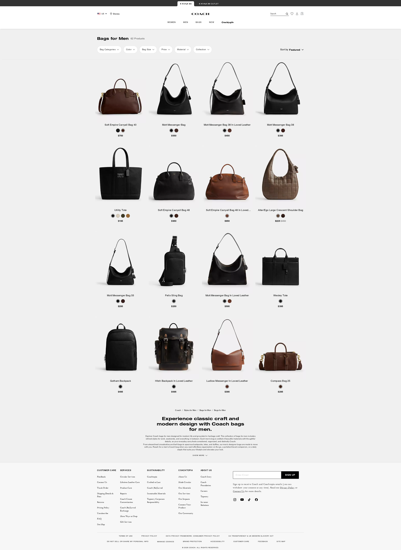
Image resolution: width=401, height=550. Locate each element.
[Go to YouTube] (242, 500)
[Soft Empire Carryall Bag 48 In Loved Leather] (227, 176)
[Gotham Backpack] (120, 347)
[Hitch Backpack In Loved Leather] (174, 347)
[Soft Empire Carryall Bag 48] (174, 176)
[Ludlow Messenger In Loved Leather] (227, 347)
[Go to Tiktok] (249, 500)
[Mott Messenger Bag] (174, 91)
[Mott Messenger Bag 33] (120, 262)
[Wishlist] (292, 14)
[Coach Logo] (201, 14)
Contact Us (238, 491)
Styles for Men (190, 410)
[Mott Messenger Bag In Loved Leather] (227, 262)
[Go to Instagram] (235, 500)
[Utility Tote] (120, 176)
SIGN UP (290, 475)
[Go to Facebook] (256, 500)
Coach (178, 410)
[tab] (185, 3)
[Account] (297, 14)
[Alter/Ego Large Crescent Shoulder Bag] (280, 176)
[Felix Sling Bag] (174, 262)
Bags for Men (205, 410)
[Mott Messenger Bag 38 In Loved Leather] (227, 91)
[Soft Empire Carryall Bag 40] (120, 91)
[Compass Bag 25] (280, 347)
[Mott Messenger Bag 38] (280, 91)
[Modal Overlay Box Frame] (354, 514)
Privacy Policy (287, 487)
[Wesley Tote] (280, 262)
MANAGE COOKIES (165, 542)
